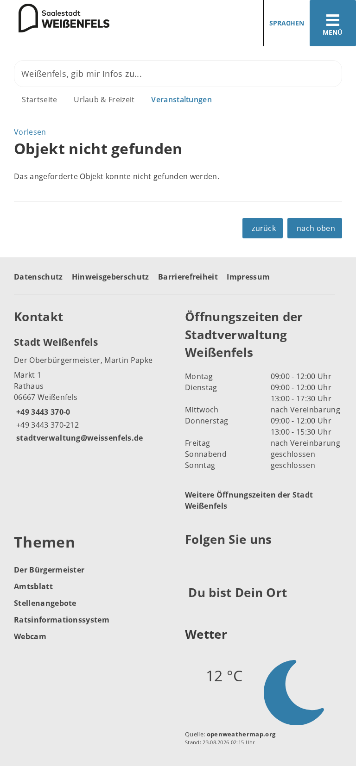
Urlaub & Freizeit (104, 99)
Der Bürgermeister (49, 570)
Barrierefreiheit (188, 277)
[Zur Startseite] (54, 18)
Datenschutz (38, 277)
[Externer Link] (193, 562)
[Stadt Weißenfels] (92, 389)
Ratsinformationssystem (61, 620)
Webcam (30, 636)
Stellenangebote (45, 603)
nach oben (316, 228)
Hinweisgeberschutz (110, 277)
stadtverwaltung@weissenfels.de (78, 438)
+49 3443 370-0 (42, 412)
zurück (264, 228)
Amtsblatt (33, 586)
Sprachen (286, 23)
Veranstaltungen (181, 99)
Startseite (39, 99)
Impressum (248, 277)
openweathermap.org (241, 734)
